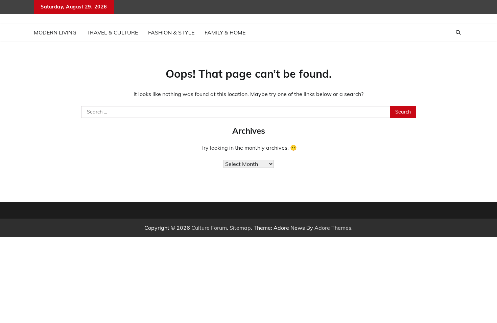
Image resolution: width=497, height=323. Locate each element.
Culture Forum (209, 227)
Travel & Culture (112, 32)
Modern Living (55, 32)
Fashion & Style (171, 32)
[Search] (458, 32)
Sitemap (240, 227)
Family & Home (225, 32)
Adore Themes (332, 227)
